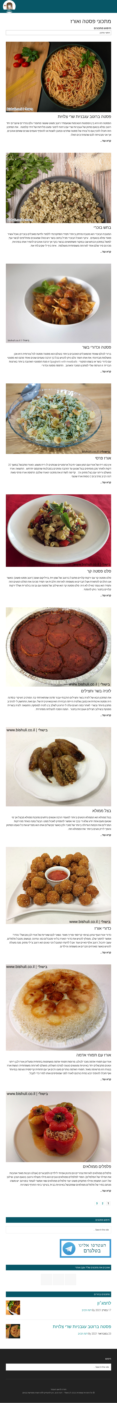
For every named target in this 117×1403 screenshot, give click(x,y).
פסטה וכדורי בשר (96, 347)
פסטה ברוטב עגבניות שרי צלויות (84, 116)
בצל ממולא (101, 810)
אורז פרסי (103, 458)
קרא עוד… (105, 140)
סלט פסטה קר (99, 571)
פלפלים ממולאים (97, 1166)
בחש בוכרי (102, 227)
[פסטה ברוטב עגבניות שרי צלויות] (13, 1332)
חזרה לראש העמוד (58, 1389)
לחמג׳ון (104, 1303)
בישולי (66, 1393)
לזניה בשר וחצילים (96, 691)
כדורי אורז (102, 928)
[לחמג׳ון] (13, 1308)
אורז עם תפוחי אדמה (93, 1055)
